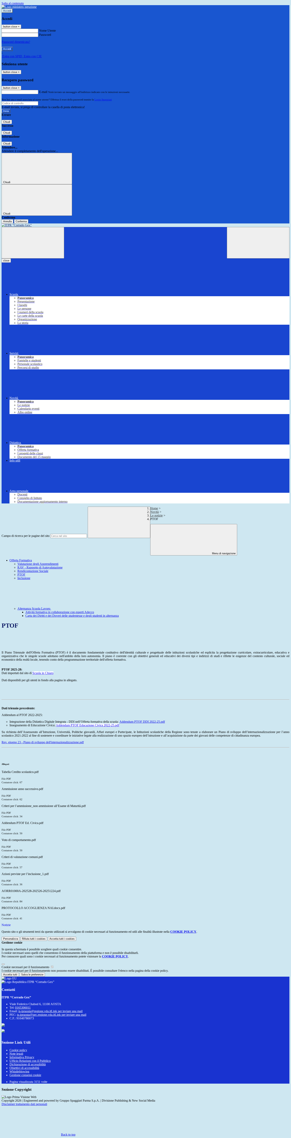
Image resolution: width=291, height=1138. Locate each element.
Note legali (16, 1053)
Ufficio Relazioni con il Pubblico (30, 1060)
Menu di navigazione (223, 553)
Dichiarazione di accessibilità (28, 1064)
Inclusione (23, 578)
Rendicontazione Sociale (32, 571)
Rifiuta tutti (34, 938)
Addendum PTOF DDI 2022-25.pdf (142, 721)
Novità (154, 512)
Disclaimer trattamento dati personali (24, 1104)
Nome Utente (47, 30)
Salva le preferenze (32, 974)
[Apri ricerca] (258, 242)
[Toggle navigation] (33, 242)
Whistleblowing (19, 1071)
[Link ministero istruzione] (19, 7)
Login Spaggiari (103, 99)
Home (154, 508)
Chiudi (6, 121)
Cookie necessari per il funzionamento (26, 967)
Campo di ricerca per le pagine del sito (25, 535)
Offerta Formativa (21, 560)
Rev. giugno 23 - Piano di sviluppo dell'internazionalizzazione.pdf (43, 742)
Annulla (7, 221)
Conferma (21, 221)
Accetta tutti (62, 938)
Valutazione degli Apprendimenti (37, 564)
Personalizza (10, 938)
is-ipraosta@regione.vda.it (50, 1011)
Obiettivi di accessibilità (24, 1068)
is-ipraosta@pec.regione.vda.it (51, 1014)
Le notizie (156, 515)
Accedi (7, 10)
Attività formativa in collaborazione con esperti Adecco (59, 612)
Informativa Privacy (22, 1057)
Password (45, 34)
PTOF (21, 574)
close (6, 260)
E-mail (43, 92)
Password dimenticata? (16, 42)
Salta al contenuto (13, 3)
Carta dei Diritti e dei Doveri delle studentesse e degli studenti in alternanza (72, 615)
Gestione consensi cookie (25, 1075)
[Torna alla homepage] (145, 225)
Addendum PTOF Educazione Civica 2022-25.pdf (87, 725)
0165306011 (23, 1007)
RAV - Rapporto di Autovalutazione (40, 567)
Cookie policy (18, 1050)
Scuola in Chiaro (42, 673)
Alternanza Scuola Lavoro (34, 608)
